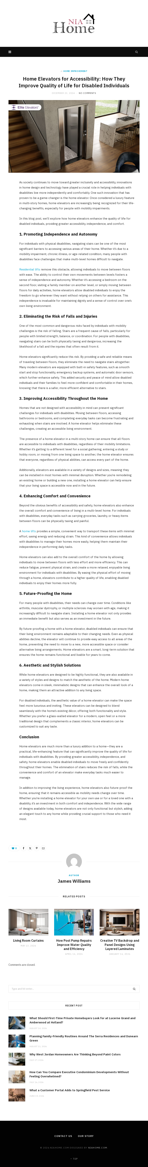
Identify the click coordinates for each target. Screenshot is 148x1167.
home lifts (29, 531)
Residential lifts (29, 269)
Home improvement (75, 71)
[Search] (136, 52)
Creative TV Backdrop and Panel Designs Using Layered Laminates (119, 945)
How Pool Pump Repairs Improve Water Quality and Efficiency (74, 945)
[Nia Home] (74, 23)
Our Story (86, 1136)
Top (75, 1158)
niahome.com (97, 1147)
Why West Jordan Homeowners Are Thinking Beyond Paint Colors (75, 1054)
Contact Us (63, 1136)
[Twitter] (7, 205)
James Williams (74, 881)
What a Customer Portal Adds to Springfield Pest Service (69, 1090)
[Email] (7, 225)
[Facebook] (7, 195)
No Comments (87, 93)
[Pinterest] (7, 215)
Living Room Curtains (28, 940)
